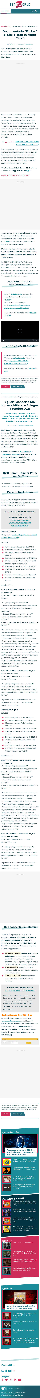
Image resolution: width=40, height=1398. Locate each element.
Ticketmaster (25, 451)
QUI (28, 171)
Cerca (33, 11)
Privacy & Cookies (20, 1392)
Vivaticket (5, 454)
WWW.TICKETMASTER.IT (20, 520)
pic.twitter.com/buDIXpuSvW (16, 308)
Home (3, 26)
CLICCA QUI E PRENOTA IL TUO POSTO (20, 991)
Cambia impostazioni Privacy (10, 1394)
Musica (8, 26)
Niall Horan (17, 386)
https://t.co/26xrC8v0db (19, 361)
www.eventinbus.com (10, 1021)
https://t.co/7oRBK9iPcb (19, 305)
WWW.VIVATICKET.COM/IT (20, 523)
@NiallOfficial (16, 294)
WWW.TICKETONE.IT (20, 526)
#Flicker (7, 300)
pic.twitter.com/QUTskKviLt (16, 364)
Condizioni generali (7, 1392)
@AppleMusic (19, 358)
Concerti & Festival (12, 397)
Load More (20, 1123)
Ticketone (16, 454)
